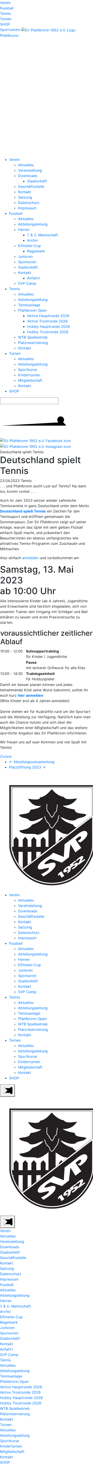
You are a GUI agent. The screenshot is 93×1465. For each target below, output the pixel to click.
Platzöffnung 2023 (27, 767)
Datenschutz (29, 202)
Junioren (25, 256)
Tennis (5, 13)
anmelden (30, 558)
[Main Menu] (7, 1090)
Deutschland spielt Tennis (23, 511)
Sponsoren (27, 262)
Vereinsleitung (30, 170)
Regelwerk (36, 251)
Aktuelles (26, 165)
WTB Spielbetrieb (33, 337)
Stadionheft (37, 181)
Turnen (6, 19)
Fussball (7, 8)
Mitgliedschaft (30, 380)
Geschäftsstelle (31, 186)
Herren (24, 229)
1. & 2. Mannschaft (42, 235)
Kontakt (24, 192)
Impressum (27, 208)
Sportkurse (27, 369)
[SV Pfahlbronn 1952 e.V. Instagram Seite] (35, 446)
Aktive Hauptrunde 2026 (48, 315)
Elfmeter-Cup (29, 245)
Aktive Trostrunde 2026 (47, 321)
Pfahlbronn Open (32, 310)
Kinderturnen (29, 375)
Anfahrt (33, 278)
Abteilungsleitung (33, 224)
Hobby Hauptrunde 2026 (48, 326)
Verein (5, 2)
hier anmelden (30, 695)
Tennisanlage (29, 305)
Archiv (32, 240)
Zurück (6, 756)
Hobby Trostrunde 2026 (47, 332)
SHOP (5, 24)
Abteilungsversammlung (31, 762)
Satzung (25, 197)
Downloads (27, 175)
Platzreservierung (33, 342)
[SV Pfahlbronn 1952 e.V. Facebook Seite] (35, 440)
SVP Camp (27, 283)
